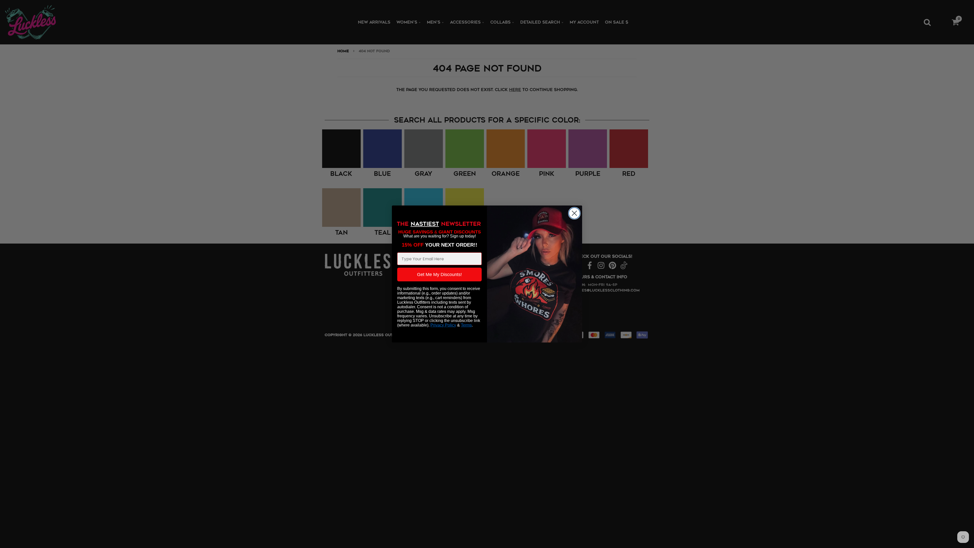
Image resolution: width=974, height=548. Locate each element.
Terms (466, 325)
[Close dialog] (574, 213)
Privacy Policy (443, 325)
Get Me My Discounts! (439, 274)
